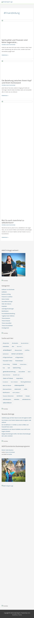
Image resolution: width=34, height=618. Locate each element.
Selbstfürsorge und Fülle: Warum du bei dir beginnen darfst (16, 418)
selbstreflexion (7, 403)
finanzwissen (19, 361)
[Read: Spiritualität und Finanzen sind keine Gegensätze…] (17, 28)
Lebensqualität (19, 385)
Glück (29, 371)
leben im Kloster (7, 385)
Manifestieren (5, 311)
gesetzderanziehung (9, 371)
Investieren (5, 382)
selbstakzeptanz (7, 399)
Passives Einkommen (8, 396)
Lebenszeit (17, 389)
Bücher (10, 454)
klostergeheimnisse (26, 382)
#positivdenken (25, 343)
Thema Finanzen (6, 320)
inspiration (19, 378)
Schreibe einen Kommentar (8, 44)
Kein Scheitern (14, 382)
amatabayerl (7, 350)
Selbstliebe (16, 399)
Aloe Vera (19, 346)
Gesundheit (22, 371)
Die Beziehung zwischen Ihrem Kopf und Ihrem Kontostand (16, 81)
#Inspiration (6, 343)
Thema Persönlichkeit (7, 325)
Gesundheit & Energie (7, 301)
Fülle (4, 368)
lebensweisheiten (7, 389)
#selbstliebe (6, 346)
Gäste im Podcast (8, 378)
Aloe (13, 346)
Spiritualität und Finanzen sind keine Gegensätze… (15, 41)
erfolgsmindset (19, 357)
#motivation (15, 343)
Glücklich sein (16, 375)
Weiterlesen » (5, 55)
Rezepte (28, 396)
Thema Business (6, 318)
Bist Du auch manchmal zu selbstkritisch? (13, 221)
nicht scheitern (16, 392)
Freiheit (15, 364)
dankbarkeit (6, 354)
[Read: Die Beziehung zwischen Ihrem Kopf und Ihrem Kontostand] (17, 69)
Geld (9, 368)
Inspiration (4, 306)
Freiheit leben (23, 364)
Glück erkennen (6, 375)
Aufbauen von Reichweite (8, 289)
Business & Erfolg (6, 294)
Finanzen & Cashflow (7, 296)
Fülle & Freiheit (5, 299)
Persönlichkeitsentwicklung (8, 313)
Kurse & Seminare (10, 452)
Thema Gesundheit (6, 323)
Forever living (6, 364)
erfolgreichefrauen (7, 357)
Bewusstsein (18, 350)
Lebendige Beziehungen (8, 308)
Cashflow (27, 350)
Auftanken (4, 292)
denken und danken (17, 354)
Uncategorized (5, 328)
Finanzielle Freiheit (7, 360)
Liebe (25, 389)
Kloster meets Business (7, 450)
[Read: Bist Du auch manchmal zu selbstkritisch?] (17, 159)
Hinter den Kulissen (6, 304)
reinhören (20, 396)
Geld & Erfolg (17, 368)
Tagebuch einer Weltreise (8, 316)
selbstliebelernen (26, 399)
